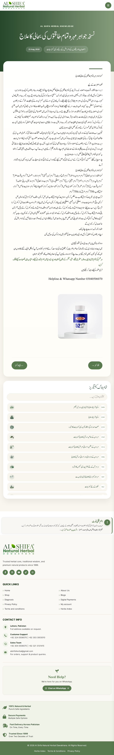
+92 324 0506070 (18, 637)
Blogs (63, 595)
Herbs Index (66, 609)
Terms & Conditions (56, 751)
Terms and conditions (14, 609)
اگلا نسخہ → (95, 365)
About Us (65, 590)
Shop (7, 595)
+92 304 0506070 (18, 646)
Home (7, 590)
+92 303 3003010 (37, 637)
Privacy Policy (11, 604)
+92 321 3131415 (36, 646)
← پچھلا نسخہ (19, 365)
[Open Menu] (108, 5)
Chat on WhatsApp (57, 688)
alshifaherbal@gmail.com (21, 651)
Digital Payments (68, 599)
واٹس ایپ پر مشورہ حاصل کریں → (68, 529)
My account (66, 604)
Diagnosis (9, 599)
